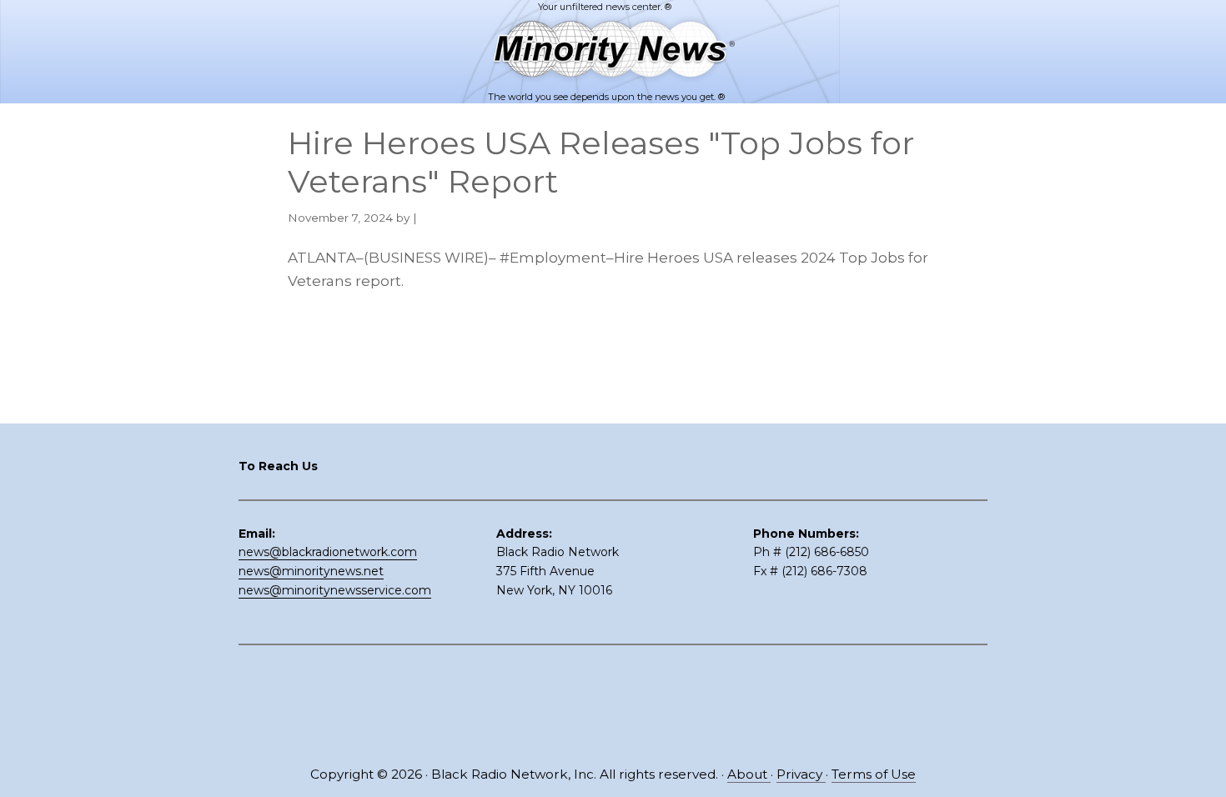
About (749, 774)
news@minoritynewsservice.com (335, 590)
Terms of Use (874, 774)
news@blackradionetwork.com (328, 551)
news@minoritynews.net (311, 571)
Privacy (801, 774)
